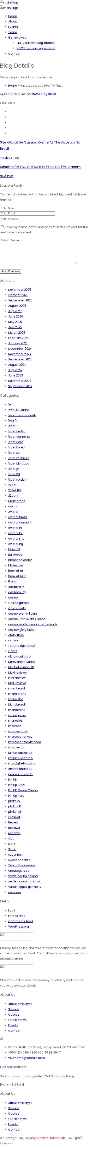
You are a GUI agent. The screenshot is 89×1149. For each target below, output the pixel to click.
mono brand (17, 694)
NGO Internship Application (36, 48)
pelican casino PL (20, 774)
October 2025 (18, 295)
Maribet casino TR (21, 667)
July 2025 (15, 311)
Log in (12, 910)
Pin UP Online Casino (23, 790)
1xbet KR (14, 453)
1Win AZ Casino (19, 410)
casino (13, 597)
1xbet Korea (16, 447)
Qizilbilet (14, 817)
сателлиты (14, 892)
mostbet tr (16, 747)
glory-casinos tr (19, 656)
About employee (20, 1004)
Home (12, 16)
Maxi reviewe (17, 672)
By (2, 94)
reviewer (14, 833)
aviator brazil (17, 517)
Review (13, 822)
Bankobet (15, 555)
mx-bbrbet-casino (21, 763)
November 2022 (19, 381)
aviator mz (16, 538)
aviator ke (15, 533)
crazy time (16, 635)
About (12, 21)
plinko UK (14, 806)
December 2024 (20, 349)
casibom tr (16, 587)
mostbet (14, 726)
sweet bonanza (19, 860)
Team (12, 32)
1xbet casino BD (19, 437)
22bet (12, 485)
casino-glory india (21, 630)
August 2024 (17, 365)
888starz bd (16, 501)
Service (13, 1009)
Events (13, 27)
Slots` (12, 849)
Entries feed (16, 916)
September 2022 (20, 386)
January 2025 (18, 343)
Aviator (13, 512)
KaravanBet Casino (22, 662)
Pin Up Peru (16, 796)
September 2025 (20, 300)
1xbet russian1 (17, 479)
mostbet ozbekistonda (24, 742)
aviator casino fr (20, 522)
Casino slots (17, 608)
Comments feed (20, 921)
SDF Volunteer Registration (36, 43)
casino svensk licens (22, 614)
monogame (17, 715)
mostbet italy (18, 731)
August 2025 (17, 306)
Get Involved (17, 37)
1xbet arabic (16, 431)
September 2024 (20, 359)
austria (13, 506)
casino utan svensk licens (26, 619)
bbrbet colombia (20, 560)
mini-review (16, 678)
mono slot (15, 699)
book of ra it (17, 576)
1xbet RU (14, 474)
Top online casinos (21, 865)
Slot (11, 838)
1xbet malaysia (18, 458)
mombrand (16, 688)
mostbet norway (20, 737)
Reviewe (14, 828)
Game (12, 651)
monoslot (15, 721)
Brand (12, 581)
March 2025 (16, 332)
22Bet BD (14, 490)
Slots (11, 844)
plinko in (14, 801)
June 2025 (15, 316)
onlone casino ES (20, 769)
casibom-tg (17, 592)
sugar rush (15, 855)
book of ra (15, 571)
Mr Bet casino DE (20, 753)
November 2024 (19, 354)
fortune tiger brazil (21, 646)
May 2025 (15, 322)
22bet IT (14, 496)
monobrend (16, 710)
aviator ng (15, 544)
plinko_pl (14, 812)
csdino (13, 640)
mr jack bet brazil (20, 758)
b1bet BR (14, 549)
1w (9, 404)
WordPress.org (18, 926)
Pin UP (12, 779)
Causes (13, 1015)
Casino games (18, 603)
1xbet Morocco (18, 463)
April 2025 (15, 327)
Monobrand (16, 704)
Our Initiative (17, 1020)
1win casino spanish (22, 415)
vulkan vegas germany (24, 887)
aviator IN (15, 528)
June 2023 (15, 375)
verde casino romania (24, 881)
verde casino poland (23, 876)
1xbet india (15, 442)
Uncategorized (45, 94)
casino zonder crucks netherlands (32, 624)
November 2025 (19, 290)
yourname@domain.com (26, 1058)
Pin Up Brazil (16, 785)
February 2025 (18, 338)
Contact (14, 54)
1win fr (12, 421)
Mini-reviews (17, 683)
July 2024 (15, 370)
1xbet (12, 426)
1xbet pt (13, 469)
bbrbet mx (15, 565)
